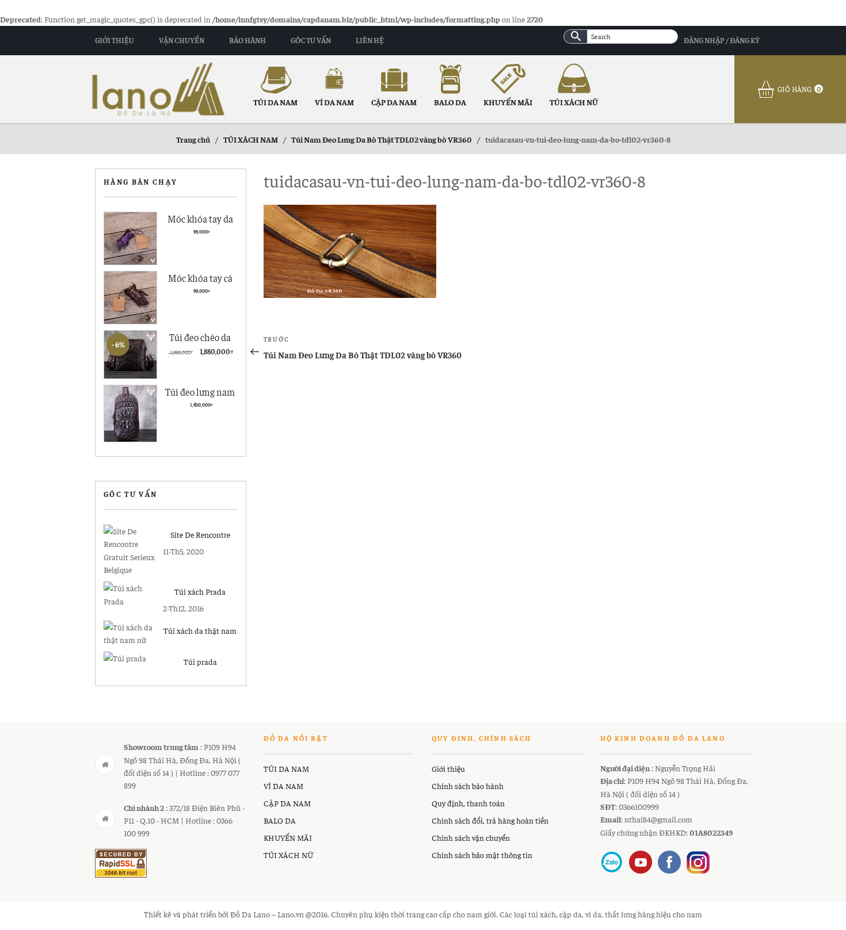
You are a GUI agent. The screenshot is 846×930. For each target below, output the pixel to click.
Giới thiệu (114, 40)
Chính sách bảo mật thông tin (482, 854)
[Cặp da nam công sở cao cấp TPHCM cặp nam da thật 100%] (158, 87)
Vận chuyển (181, 40)
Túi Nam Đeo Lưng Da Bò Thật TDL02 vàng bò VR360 (381, 139)
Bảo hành (247, 40)
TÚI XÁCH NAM (250, 139)
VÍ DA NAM (334, 102)
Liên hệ (370, 40)
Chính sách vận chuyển (471, 837)
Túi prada (200, 661)
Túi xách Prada (200, 591)
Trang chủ (193, 139)
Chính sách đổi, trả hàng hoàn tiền (490, 820)
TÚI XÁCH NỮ (574, 102)
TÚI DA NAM (275, 102)
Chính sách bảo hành (468, 785)
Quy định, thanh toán (468, 803)
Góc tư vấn (311, 40)
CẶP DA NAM (394, 102)
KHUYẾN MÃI (507, 102)
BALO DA (450, 102)
